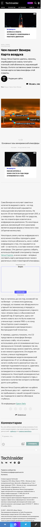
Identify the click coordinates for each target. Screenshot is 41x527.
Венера (19, 87)
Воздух (6, 87)
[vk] (6, 463)
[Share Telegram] (25, 524)
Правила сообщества (8, 470)
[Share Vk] (5, 524)
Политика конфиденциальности (12, 472)
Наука (2, 44)
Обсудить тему (34, 84)
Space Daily (21, 404)
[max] (19, 463)
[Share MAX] (15, 524)
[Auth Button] (39, 3)
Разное (8, 44)
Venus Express (7, 255)
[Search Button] (35, 3)
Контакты (4, 475)
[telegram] (10, 463)
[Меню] (2, 3)
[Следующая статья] (20, 450)
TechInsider (12, 3)
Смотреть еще (20, 292)
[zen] (15, 463)
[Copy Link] (36, 524)
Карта (11, 87)
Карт (15, 87)
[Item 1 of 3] (20, 113)
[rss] (2, 463)
